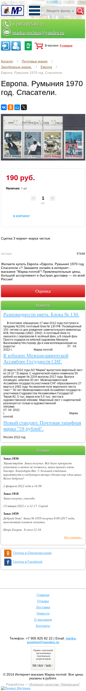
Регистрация (16, 46)
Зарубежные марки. (16, 67)
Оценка (43, 291)
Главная (43, 595)
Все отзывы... (73, 537)
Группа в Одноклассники (32, 553)
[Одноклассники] (10, 107)
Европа (46, 67)
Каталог (7, 61)
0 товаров (66, 45)
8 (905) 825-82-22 (28, 24)
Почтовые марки (35, 61)
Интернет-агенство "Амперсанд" (54, 684)
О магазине (43, 619)
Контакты (43, 626)
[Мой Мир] (17, 107)
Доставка (43, 607)
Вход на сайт (6, 46)
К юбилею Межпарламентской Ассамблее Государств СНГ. (35, 358)
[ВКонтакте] (4, 107)
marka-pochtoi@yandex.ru (38, 32)
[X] (24, 107)
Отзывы (43, 601)
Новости (43, 613)
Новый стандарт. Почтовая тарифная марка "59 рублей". (42, 426)
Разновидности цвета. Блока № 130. (41, 314)
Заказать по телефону (28, 45)
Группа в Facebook (28, 562)
